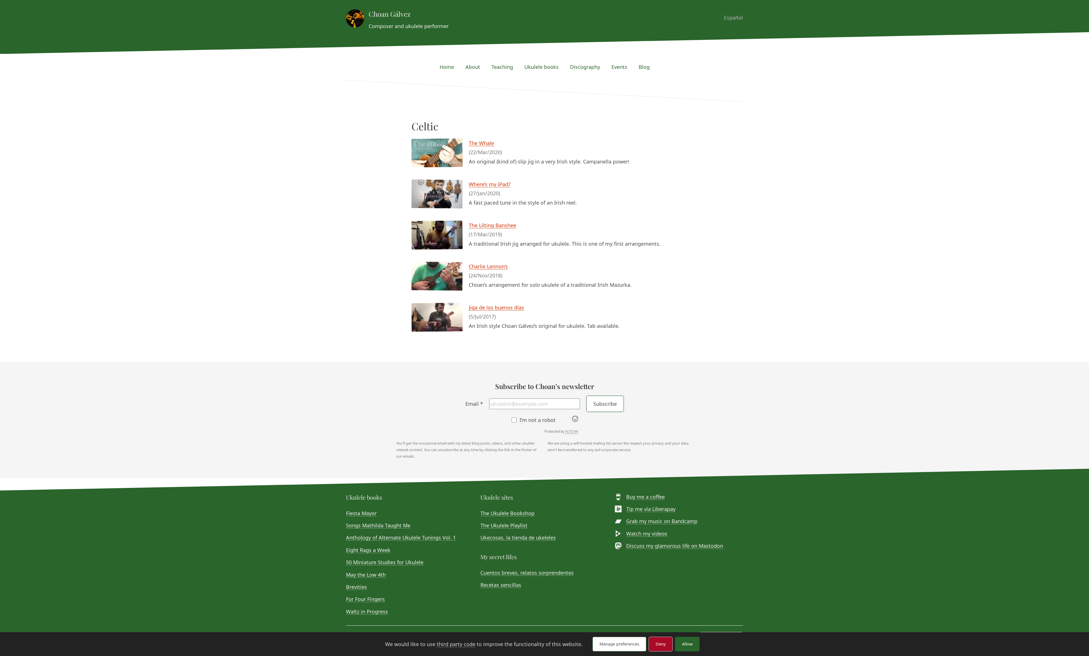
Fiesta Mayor (361, 513)
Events (619, 66)
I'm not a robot (538, 420)
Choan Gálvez (389, 13)
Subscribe (605, 403)
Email (474, 403)
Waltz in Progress (367, 611)
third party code (456, 644)
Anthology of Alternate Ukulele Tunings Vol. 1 (401, 537)
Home (447, 66)
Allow (687, 644)
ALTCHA (571, 431)
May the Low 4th (366, 574)
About (472, 66)
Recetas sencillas (500, 584)
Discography (585, 66)
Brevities (356, 586)
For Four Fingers (365, 599)
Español (733, 17)
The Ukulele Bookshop (507, 513)
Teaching (502, 66)
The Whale (481, 143)
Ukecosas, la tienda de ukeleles (518, 537)
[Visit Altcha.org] (575, 420)
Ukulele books (541, 66)
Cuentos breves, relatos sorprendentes (527, 572)
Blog (644, 66)
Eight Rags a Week (368, 550)
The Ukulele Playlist (503, 525)
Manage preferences (619, 644)
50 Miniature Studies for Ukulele (384, 562)
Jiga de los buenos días (496, 307)
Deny (661, 644)
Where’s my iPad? (489, 184)
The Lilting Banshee (492, 225)
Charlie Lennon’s (488, 266)
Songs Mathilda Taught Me (378, 525)
